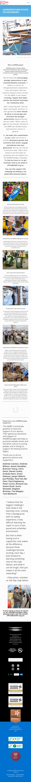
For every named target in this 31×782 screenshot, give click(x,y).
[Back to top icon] (15, 769)
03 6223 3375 (15, 726)
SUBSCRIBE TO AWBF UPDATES (15, 776)
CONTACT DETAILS (10, 774)
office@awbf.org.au (15, 728)
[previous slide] (6, 57)
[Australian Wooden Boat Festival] (4, 2)
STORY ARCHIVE (20, 774)
